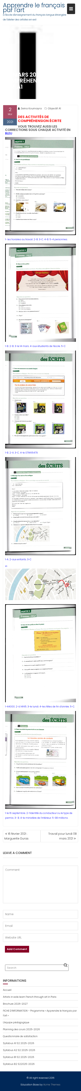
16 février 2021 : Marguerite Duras (16, 836)
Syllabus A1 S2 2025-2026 (18, 1043)
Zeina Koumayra (31, 108)
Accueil (7, 990)
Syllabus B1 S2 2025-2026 (18, 1057)
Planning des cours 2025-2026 (21, 1029)
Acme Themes (51, 1084)
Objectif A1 (54, 108)
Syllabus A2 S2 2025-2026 (19, 1050)
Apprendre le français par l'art (34, 7)
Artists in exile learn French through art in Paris (29, 997)
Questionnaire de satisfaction (20, 1036)
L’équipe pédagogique (16, 1022)
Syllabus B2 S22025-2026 (19, 1064)
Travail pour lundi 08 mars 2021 (62, 836)
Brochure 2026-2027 (15, 1003)
